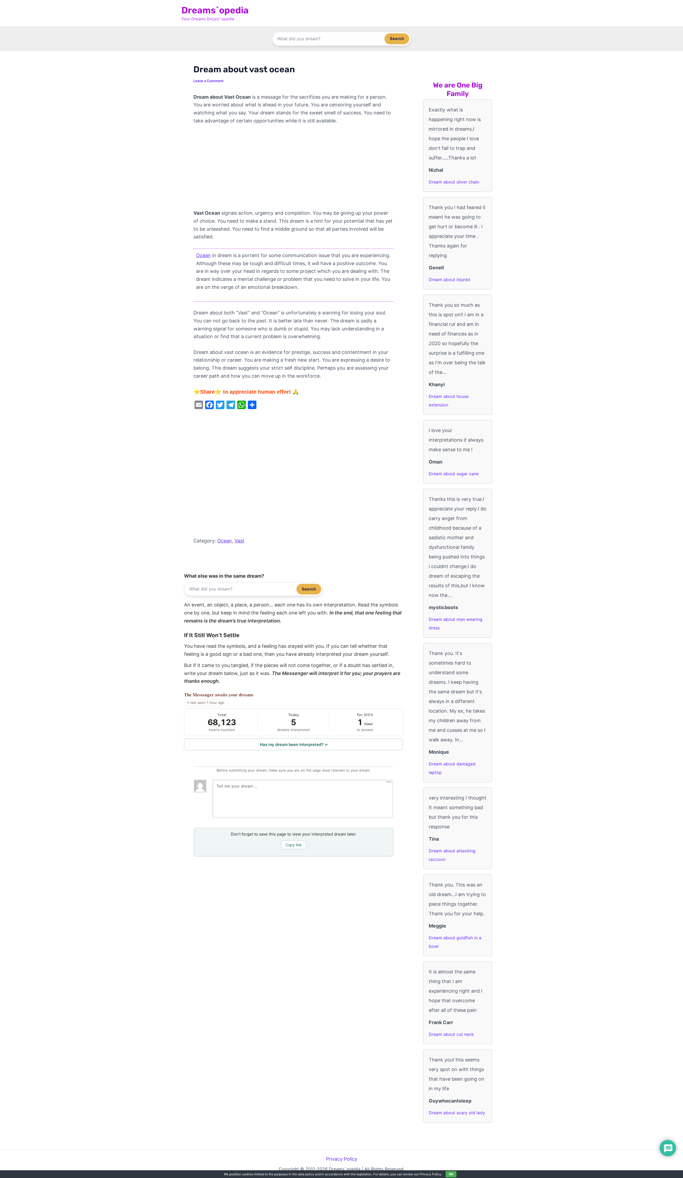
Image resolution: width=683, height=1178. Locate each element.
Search (397, 38)
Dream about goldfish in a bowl (455, 942)
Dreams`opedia (215, 10)
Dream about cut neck (451, 1034)
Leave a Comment (208, 81)
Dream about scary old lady (457, 1112)
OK (451, 1174)
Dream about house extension (448, 401)
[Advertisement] (293, 169)
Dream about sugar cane (454, 473)
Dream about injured (449, 279)
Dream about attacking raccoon (452, 855)
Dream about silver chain (454, 182)
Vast (239, 541)
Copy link (293, 844)
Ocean (203, 255)
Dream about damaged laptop (452, 768)
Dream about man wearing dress (455, 623)
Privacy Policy (341, 1159)
